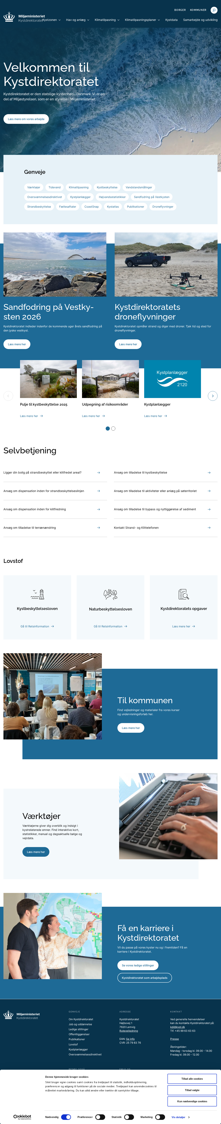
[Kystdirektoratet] (24, 17)
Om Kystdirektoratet (81, 1019)
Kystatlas (113, 206)
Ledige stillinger (78, 1029)
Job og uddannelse (80, 1024)
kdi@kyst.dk (177, 1027)
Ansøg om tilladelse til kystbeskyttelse (140, 472)
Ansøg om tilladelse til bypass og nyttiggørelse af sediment (155, 509)
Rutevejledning (128, 1030)
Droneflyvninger (162, 206)
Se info (130, 1039)
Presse (174, 1039)
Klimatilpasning (79, 187)
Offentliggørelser (79, 1034)
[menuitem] (51, 23)
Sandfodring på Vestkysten (151, 197)
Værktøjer (33, 187)
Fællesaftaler (67, 206)
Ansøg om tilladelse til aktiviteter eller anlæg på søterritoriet (155, 491)
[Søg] (214, 10)
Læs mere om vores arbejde (26, 119)
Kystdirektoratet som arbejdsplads (144, 977)
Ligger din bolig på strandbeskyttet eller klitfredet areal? (42, 472)
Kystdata (171, 20)
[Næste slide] (213, 396)
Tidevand (55, 187)
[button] (108, 428)
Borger (180, 10)
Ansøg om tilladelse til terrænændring (29, 527)
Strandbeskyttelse (39, 206)
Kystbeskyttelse (107, 187)
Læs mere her (17, 344)
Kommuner (198, 10)
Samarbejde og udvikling (200, 20)
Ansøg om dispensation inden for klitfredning (34, 509)
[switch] (100, 1117)
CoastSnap (91, 206)
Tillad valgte (192, 1090)
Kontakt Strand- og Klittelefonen (136, 527)
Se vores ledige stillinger (138, 965)
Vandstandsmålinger (139, 187)
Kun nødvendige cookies (192, 1101)
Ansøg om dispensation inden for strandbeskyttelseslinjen (43, 491)
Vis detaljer (178, 1117)
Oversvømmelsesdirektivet (44, 197)
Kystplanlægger (80, 197)
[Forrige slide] (8, 396)
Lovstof (73, 1044)
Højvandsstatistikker (112, 197)
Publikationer (135, 206)
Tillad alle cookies (192, 1078)
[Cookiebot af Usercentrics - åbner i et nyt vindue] (22, 1117)
